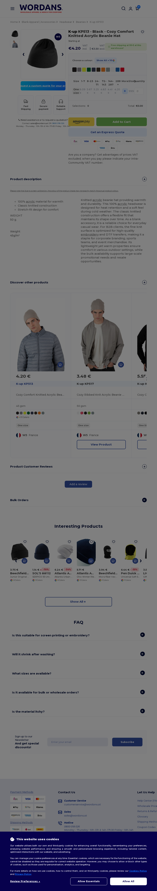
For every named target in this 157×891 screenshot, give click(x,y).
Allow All (128, 881)
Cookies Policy (138, 871)
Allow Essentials (89, 881)
